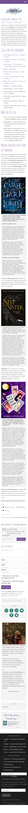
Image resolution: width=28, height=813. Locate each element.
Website (3, 570)
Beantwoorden (21, 539)
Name (3, 560)
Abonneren (6, 795)
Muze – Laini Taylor (10, 69)
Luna (5, 752)
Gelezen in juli (8, 764)
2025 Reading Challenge (11, 716)
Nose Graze (22, 803)
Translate (14, 776)
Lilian (5, 749)
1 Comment (18, 22)
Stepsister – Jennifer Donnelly (13, 86)
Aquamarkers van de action (18, 746)
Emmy (3, 22)
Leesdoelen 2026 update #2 (17, 752)
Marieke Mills (12, 529)
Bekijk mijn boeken (14, 691)
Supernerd (6, 666)
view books (18, 727)
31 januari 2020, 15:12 (7, 539)
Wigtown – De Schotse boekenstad (14, 759)
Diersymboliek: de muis (16, 749)
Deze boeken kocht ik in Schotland (14, 761)
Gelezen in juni (8, 770)
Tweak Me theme (12, 803)
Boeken (9, 22)
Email (3, 565)
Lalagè (6, 739)
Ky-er (6, 746)
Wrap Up (8, 514)
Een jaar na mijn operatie (18, 744)
